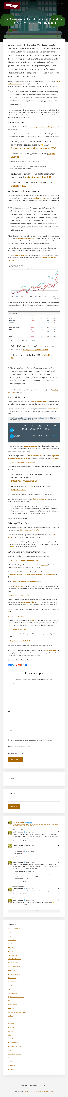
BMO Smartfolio (22, 574)
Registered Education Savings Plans (17, 1012)
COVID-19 (10, 947)
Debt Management (13, 955)
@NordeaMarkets (19, 148)
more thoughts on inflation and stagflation (43, 127)
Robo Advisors (11, 1031)
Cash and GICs (11, 943)
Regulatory (10, 1016)
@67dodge (28, 832)
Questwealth (50, 574)
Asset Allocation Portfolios (14, 928)
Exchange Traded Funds (14, 966)
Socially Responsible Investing (16, 1046)
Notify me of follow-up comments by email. (19, 746)
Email (10, 720)
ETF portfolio (55, 456)
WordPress (46, 1091)
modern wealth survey (53, 409)
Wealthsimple (31, 574)
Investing (10, 989)
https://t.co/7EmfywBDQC (24, 481)
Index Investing (12, 981)
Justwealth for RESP (19, 586)
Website (10, 730)
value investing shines (20, 255)
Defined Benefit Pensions (14, 959)
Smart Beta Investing (13, 1042)
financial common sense (30, 446)
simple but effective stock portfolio (18, 458)
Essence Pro (28, 1091)
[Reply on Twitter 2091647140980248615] (14, 857)
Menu (61, 3)
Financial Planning (12, 970)
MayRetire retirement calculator (16, 997)
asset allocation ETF (35, 456)
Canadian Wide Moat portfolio (25, 238)
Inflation (23, 28)
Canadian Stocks (12, 940)
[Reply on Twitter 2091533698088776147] (14, 893)
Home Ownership (12, 978)
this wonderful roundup (39, 401)
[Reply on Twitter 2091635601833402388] (14, 840)
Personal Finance (12, 1004)
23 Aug (33, 832)
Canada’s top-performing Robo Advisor (24, 581)
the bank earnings (39, 198)
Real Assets (11, 1008)
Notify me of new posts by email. (16, 753)
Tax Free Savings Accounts (14, 1054)
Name (10, 711)
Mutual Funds (11, 1000)
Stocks (9, 1050)
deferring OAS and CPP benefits (29, 530)
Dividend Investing (11, 28)
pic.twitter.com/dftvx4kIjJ (38, 177)
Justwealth (12, 574)
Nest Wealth (39, 574)
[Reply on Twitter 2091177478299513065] (14, 905)
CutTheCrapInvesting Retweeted (19, 829)
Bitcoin (9, 932)
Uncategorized (11, 1065)
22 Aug (33, 900)
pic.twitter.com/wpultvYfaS (42, 148)
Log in (51, 1091)
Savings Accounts (12, 1038)
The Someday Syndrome (40, 499)
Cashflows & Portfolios (27, 602)
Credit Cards (11, 951)
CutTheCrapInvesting (18, 832)
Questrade (44, 565)
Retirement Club (12, 1027)
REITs (9, 1019)
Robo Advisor (54, 458)
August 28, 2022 (18, 186)
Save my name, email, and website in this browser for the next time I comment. (31, 740)
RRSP (9, 1035)
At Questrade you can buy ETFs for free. (22, 462)
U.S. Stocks (10, 1061)
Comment (11, 684)
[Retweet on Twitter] (12, 829)
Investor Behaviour (13, 993)
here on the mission (51, 650)
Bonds (9, 936)
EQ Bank (31, 620)
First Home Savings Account (15, 974)
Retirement (11, 1023)
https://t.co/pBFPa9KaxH (35, 349)
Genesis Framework (38, 1091)
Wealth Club (11, 1069)
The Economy (32, 28)
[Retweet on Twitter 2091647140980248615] (17, 857)
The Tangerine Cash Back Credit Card (19, 641)
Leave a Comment (34, 29)
